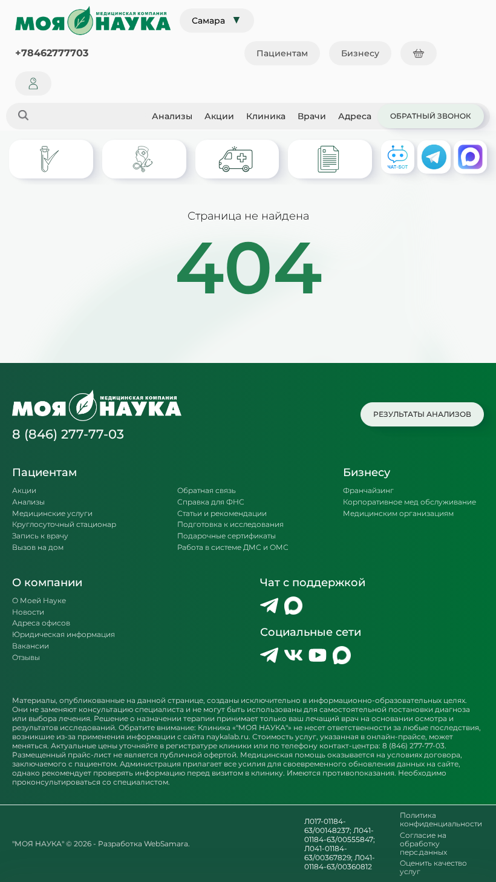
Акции (219, 116)
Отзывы (26, 657)
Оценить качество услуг (433, 867)
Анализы (172, 116)
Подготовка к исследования (230, 524)
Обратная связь (206, 490)
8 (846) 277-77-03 (68, 434)
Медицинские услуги (52, 513)
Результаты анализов (422, 414)
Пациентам (282, 53)
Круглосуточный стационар (64, 524)
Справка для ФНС (210, 502)
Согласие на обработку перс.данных (423, 843)
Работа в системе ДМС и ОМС (233, 547)
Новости (28, 612)
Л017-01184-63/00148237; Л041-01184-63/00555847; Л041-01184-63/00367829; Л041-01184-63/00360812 (339, 844)
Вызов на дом (38, 547)
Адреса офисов (41, 623)
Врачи (312, 116)
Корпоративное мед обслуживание (409, 502)
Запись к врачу (40, 536)
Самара (217, 20)
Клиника (266, 116)
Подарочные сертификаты (226, 536)
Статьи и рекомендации (222, 513)
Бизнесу (360, 53)
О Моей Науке (39, 600)
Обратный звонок (430, 115)
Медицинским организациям (398, 513)
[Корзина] (418, 53)
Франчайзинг (368, 490)
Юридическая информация (63, 634)
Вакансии (30, 646)
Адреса (354, 116)
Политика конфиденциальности (441, 819)
